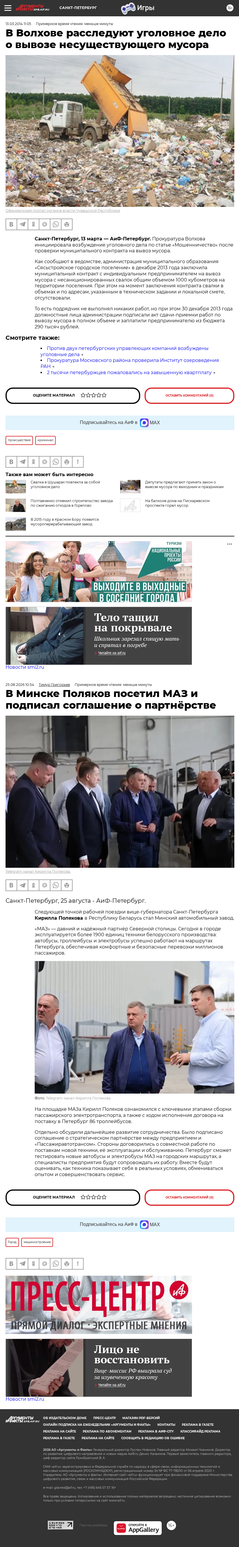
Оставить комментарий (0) (190, 395)
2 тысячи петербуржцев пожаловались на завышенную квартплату (129, 372)
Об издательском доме (65, 1418)
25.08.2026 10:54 (20, 684)
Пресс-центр (104, 1418)
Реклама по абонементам (107, 1431)
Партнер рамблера (93, 1525)
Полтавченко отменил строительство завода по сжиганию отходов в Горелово (72, 503)
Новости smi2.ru (25, 667)
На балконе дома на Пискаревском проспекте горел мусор (177, 503)
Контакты (166, 1425)
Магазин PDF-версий (141, 1418)
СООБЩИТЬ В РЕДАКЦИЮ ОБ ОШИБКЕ (153, 1438)
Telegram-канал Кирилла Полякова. (38, 871)
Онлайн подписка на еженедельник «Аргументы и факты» (97, 1425)
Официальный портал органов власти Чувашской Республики (63, 210)
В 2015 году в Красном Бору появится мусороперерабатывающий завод (65, 521)
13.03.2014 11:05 (18, 24)
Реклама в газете (198, 1425)
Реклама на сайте (59, 1431)
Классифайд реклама (200, 1431)
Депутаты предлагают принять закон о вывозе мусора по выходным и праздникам (184, 484)
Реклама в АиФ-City (156, 1431)
